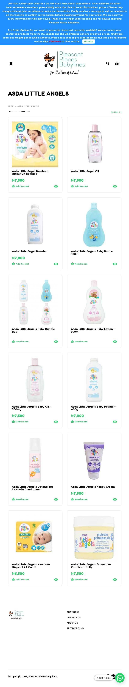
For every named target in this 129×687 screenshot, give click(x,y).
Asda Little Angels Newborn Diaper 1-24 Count (31, 566)
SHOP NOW (73, 612)
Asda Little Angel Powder (29, 251)
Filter (114, 112)
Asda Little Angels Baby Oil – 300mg (31, 408)
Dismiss (88, 41)
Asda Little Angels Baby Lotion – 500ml (93, 330)
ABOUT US (72, 623)
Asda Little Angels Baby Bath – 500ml (91, 253)
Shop (11, 106)
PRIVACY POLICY (75, 628)
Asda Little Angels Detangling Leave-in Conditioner (32, 488)
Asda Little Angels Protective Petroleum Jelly (91, 566)
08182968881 (83, 3)
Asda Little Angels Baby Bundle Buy (33, 330)
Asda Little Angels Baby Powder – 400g (94, 408)
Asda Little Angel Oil (85, 171)
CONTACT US (74, 617)
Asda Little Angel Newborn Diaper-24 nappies (30, 172)
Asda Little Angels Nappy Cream (93, 486)
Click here (55, 41)
